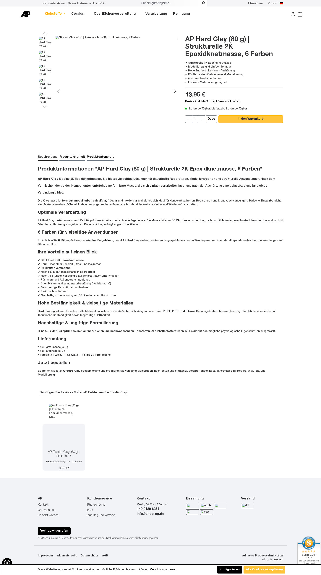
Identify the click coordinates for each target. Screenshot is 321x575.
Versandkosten (90, 538)
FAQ (90, 510)
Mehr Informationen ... (164, 570)
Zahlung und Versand (101, 515)
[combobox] (169, 3)
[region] (107, 91)
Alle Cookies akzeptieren (264, 569)
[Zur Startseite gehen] (25, 14)
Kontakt (272, 3)
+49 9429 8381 (148, 509)
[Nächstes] (175, 92)
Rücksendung (96, 505)
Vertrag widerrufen (54, 531)
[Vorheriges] (58, 92)
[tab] (48, 157)
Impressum (45, 556)
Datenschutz (89, 556)
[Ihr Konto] (291, 14)
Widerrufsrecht (67, 556)
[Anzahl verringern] (189, 119)
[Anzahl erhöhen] (201, 119)
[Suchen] (203, 3)
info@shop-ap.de (150, 514)
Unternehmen (255, 3)
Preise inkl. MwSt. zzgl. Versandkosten (212, 101)
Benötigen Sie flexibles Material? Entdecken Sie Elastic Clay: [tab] (83, 392)
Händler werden (48, 515)
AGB (105, 556)
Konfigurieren (230, 569)
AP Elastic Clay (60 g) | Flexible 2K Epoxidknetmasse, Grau (64, 454)
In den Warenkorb (251, 119)
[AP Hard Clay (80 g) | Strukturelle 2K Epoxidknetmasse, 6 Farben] (117, 91)
